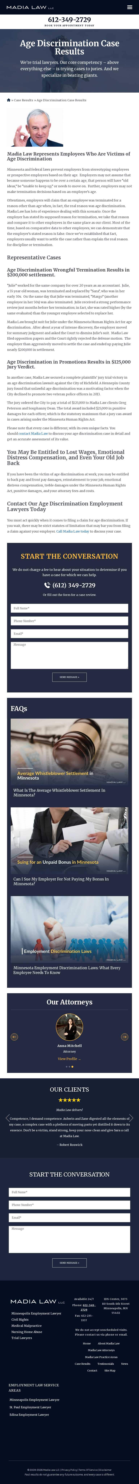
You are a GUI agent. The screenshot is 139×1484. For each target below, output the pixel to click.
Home (8, 100)
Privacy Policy (69, 1469)
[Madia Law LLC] (30, 7)
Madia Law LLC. (51, 1469)
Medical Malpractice (26, 1326)
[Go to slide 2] (69, 1066)
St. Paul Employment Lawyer (30, 1407)
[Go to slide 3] (72, 1066)
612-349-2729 (69, 19)
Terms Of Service (88, 1469)
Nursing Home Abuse (26, 1332)
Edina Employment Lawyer (29, 1414)
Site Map (109, 1370)
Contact (92, 1370)
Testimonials (106, 1363)
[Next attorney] (124, 1037)
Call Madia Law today (72, 531)
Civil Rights (20, 1319)
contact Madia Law (33, 434)
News (124, 1363)
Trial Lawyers (21, 1338)
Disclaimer (105, 1469)
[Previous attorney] (14, 1037)
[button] (7, 1118)
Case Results (23, 100)
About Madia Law (109, 1343)
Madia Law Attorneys (101, 1350)
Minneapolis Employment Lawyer (36, 1313)
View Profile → (69, 1059)
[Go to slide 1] (67, 1067)
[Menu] (129, 7)
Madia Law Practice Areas (101, 1357)
